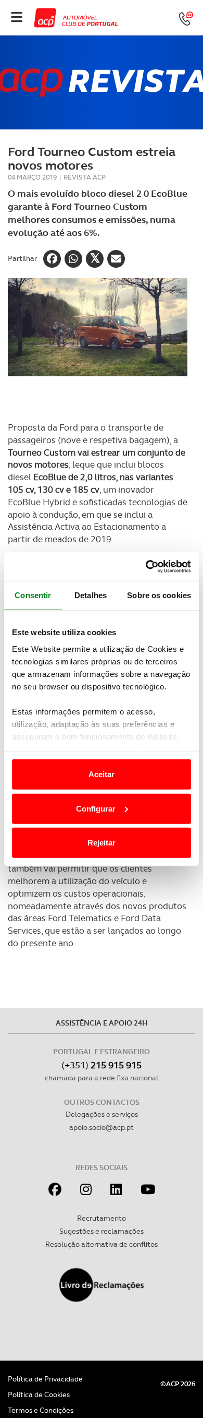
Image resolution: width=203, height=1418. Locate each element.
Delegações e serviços (102, 1114)
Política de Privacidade (45, 1379)
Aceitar (101, 774)
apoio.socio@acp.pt (101, 1127)
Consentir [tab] (33, 595)
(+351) (101, 1065)
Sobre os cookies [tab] (159, 595)
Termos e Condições (40, 1410)
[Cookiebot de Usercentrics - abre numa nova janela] (146, 566)
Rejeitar (101, 842)
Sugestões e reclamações (101, 1231)
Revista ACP (85, 177)
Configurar (96, 808)
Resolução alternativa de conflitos (101, 1244)
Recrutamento (101, 1218)
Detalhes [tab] (90, 595)
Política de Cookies (39, 1394)
